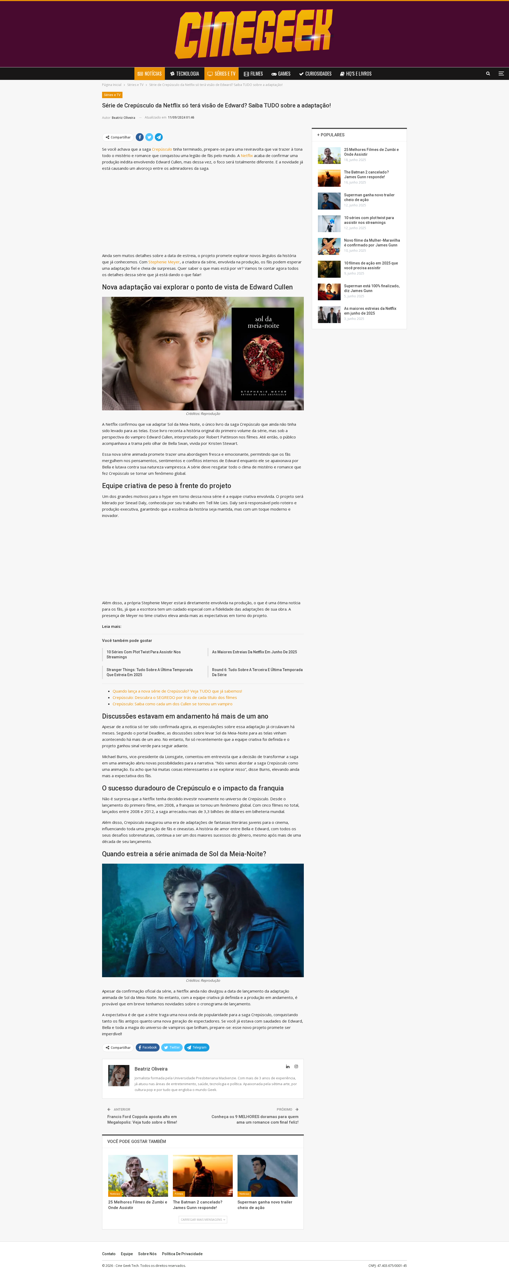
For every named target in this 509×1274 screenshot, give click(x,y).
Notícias (153, 73)
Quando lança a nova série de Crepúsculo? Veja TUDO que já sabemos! (177, 691)
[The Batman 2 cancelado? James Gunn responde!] (203, 1176)
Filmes (257, 73)
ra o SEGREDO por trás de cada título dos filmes (192, 697)
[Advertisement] (203, 213)
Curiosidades (318, 73)
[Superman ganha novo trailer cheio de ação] (267, 1176)
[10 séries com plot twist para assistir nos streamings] (329, 223)
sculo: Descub (136, 697)
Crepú (118, 697)
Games (284, 73)
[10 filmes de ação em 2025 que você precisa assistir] (329, 269)
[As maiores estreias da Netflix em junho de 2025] (329, 314)
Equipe (127, 1254)
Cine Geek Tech (127, 1265)
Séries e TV (225, 73)
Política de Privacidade (182, 1254)
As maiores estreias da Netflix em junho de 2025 (254, 652)
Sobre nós (147, 1254)
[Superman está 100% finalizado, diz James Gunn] (329, 292)
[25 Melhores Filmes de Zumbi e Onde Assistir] (138, 1176)
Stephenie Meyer (164, 261)
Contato (109, 1254)
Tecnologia (187, 73)
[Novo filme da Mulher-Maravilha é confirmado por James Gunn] (329, 246)
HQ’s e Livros (359, 73)
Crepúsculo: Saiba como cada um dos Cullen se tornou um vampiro (172, 703)
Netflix (247, 155)
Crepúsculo (162, 149)
